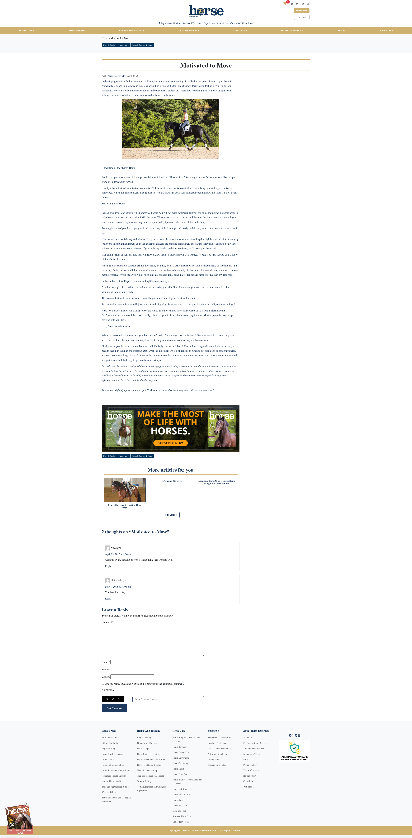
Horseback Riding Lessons (114, 775)
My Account (167, 23)
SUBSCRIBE (385, 30)
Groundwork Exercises (112, 753)
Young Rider (214, 759)
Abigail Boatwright (116, 75)
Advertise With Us (251, 753)
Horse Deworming (181, 757)
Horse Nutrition (180, 788)
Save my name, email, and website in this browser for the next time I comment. (144, 683)
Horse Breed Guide (110, 737)
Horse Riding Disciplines (113, 764)
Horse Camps (108, 759)
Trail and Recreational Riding (115, 786)
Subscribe (301, 10)
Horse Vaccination (181, 805)
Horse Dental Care (181, 752)
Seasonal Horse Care (182, 816)
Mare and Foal (179, 810)
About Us (247, 737)
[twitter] (297, 3)
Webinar (187, 23)
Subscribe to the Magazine (220, 737)
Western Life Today (217, 764)
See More (171, 515)
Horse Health (178, 768)
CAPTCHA (108, 690)
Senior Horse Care (181, 821)
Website (106, 676)
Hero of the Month (233, 23)
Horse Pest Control (181, 794)
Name (106, 662)
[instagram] (308, 3)
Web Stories (248, 786)
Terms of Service (251, 770)
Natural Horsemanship (112, 781)
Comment (108, 622)
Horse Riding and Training (142, 45)
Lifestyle (239, 30)
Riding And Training (111, 742)
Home (105, 38)
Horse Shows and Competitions (116, 770)
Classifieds (248, 781)
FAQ (245, 759)
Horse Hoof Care (180, 774)
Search (303, 17)
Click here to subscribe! (201, 390)
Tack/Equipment (187, 30)
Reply (108, 566)
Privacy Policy (250, 764)
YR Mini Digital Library (219, 753)
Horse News (123, 45)
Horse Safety (178, 799)
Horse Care (26, 30)
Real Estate (248, 23)
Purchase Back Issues (217, 742)
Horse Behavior (109, 45)
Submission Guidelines (253, 748)
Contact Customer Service (255, 742)
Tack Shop (197, 23)
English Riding (108, 748)
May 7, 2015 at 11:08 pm (118, 586)
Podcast (177, 23)
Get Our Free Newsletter (219, 748)
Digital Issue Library (213, 23)
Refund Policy (249, 775)
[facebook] (292, 3)
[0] (284, 3)
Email (106, 669)
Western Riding (109, 792)
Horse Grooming (180, 763)
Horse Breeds (77, 30)
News (341, 30)
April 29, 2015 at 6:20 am (118, 554)
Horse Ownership (291, 30)
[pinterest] (303, 3)
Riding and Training (130, 30)
